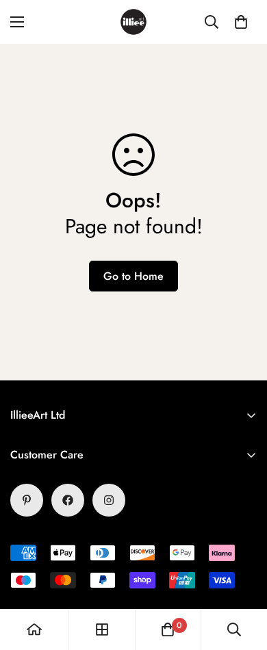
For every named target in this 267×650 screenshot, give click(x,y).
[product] (34, 629)
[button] (241, 22)
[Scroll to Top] (242, 577)
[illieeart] (133, 22)
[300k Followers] (67, 500)
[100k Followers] (108, 500)
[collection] (102, 629)
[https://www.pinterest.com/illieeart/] (26, 500)
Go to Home (133, 276)
